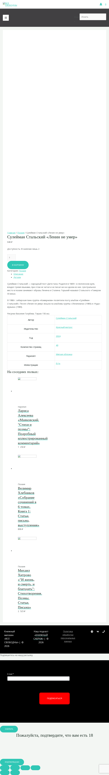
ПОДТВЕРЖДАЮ (12, 762)
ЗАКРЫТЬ (9, 729)
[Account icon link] (101, 4)
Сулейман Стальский (66, 318)
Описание (18, 274)
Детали (17, 277)
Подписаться (54, 698)
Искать (77, 17)
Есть (58, 363)
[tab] (57, 274)
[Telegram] (92, 631)
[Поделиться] (15, 767)
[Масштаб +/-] (35, 767)
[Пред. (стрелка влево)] (5, 772)
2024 (58, 336)
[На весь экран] (25, 767)
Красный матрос (64, 327)
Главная (11, 232)
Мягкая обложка (64, 354)
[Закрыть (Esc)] (5, 767)
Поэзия (20, 232)
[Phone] (103, 631)
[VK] (98, 631)
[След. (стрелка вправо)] (15, 772)
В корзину (18, 264)
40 (57, 345)
